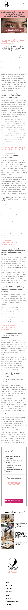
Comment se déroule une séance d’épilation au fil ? (14, 461)
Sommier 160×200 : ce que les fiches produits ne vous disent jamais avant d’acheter (21, 543)
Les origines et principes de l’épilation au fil (13, 457)
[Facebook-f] (9, 572)
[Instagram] (16, 572)
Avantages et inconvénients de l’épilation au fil (13, 466)
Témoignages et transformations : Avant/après (14, 470)
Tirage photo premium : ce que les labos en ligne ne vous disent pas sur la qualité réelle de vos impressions (21, 525)
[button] (23, 4)
